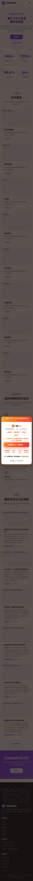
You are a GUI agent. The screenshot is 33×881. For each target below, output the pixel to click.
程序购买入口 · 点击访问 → (16, 445)
